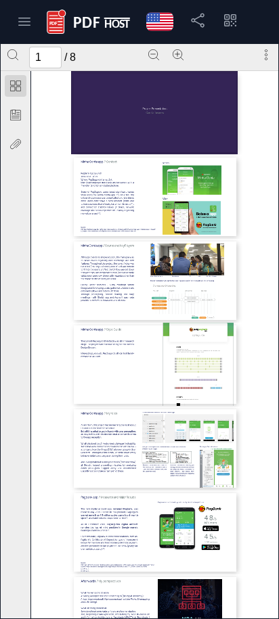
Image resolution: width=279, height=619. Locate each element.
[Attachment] (15, 144)
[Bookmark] (15, 115)
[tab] (15, 88)
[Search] (13, 55)
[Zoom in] (178, 55)
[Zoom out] (154, 55)
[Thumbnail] (15, 86)
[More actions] (266, 55)
